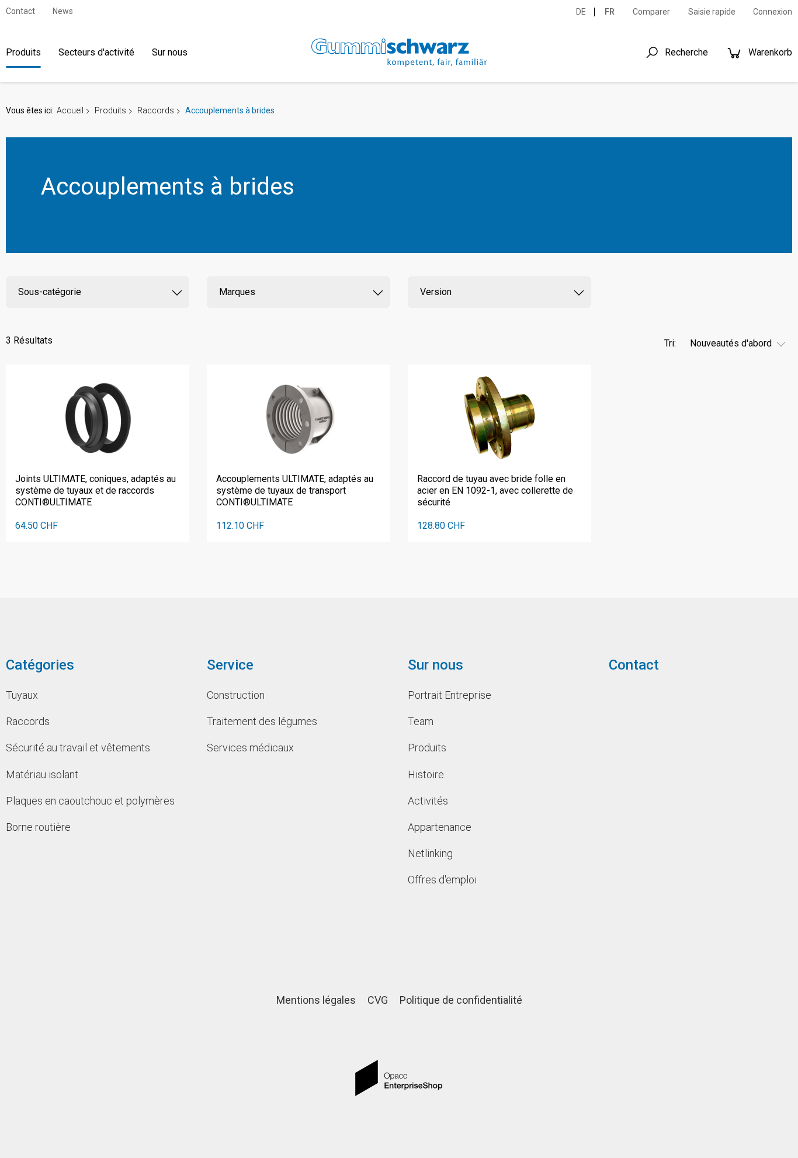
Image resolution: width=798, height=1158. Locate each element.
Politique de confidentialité (461, 1000)
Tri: (670, 343)
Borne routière (38, 827)
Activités (428, 801)
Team (420, 721)
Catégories (40, 665)
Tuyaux (22, 695)
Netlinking (430, 853)
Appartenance (439, 827)
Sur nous (170, 52)
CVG (377, 1000)
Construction (236, 695)
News (63, 11)
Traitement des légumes (262, 721)
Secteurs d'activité (96, 52)
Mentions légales (316, 1000)
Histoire (426, 774)
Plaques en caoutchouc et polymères (90, 801)
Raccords (155, 110)
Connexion (772, 11)
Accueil (70, 110)
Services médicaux (250, 747)
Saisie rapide (711, 11)
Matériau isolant (42, 774)
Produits (23, 52)
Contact (20, 11)
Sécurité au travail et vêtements (78, 747)
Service (230, 665)
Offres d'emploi (442, 879)
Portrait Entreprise (449, 695)
